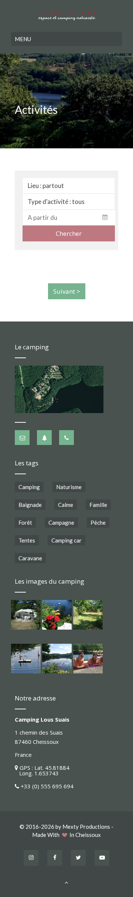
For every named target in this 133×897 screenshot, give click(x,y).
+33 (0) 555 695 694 (47, 786)
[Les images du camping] (26, 615)
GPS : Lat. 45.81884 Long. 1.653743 (42, 770)
